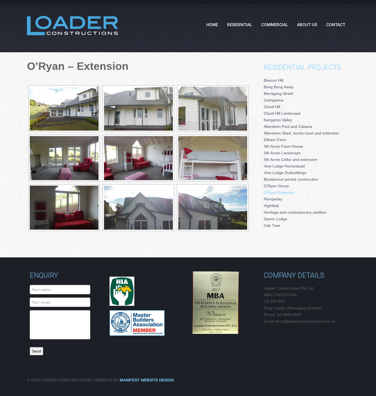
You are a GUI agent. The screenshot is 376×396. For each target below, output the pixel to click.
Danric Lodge (275, 219)
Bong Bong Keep (278, 87)
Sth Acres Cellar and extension (290, 159)
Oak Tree (272, 225)
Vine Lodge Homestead (284, 166)
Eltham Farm (275, 140)
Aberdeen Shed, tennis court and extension (301, 133)
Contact (335, 24)
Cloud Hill (272, 107)
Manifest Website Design (146, 380)
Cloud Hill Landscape (282, 113)
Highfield (271, 206)
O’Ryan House (276, 186)
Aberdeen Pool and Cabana (288, 126)
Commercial (274, 24)
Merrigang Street (278, 93)
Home (212, 24)
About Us (307, 24)
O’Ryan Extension (279, 192)
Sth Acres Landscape (282, 153)
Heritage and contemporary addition (295, 212)
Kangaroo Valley (278, 120)
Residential (239, 24)
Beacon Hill (273, 80)
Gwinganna (274, 100)
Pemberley (273, 199)
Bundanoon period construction (291, 179)
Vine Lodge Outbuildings (285, 172)
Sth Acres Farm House (283, 146)
